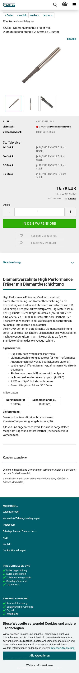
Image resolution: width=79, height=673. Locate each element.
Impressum (9, 524)
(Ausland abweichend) (60, 127)
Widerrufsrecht (11, 511)
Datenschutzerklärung (62, 648)
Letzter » (48, 15)
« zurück (22, 15)
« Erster (9, 15)
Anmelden (17, 482)
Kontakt (7, 544)
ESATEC (71, 39)
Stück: (6, 204)
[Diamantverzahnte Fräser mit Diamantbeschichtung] (39, 66)
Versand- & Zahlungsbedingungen (21, 518)
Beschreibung (12, 262)
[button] (8, 212)
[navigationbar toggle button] (74, 5)
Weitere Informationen (39, 665)
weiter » (34, 15)
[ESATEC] (7, 5)
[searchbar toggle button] (55, 5)
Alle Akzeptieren (40, 655)
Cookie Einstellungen (14, 550)
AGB (5, 537)
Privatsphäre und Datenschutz (19, 531)
